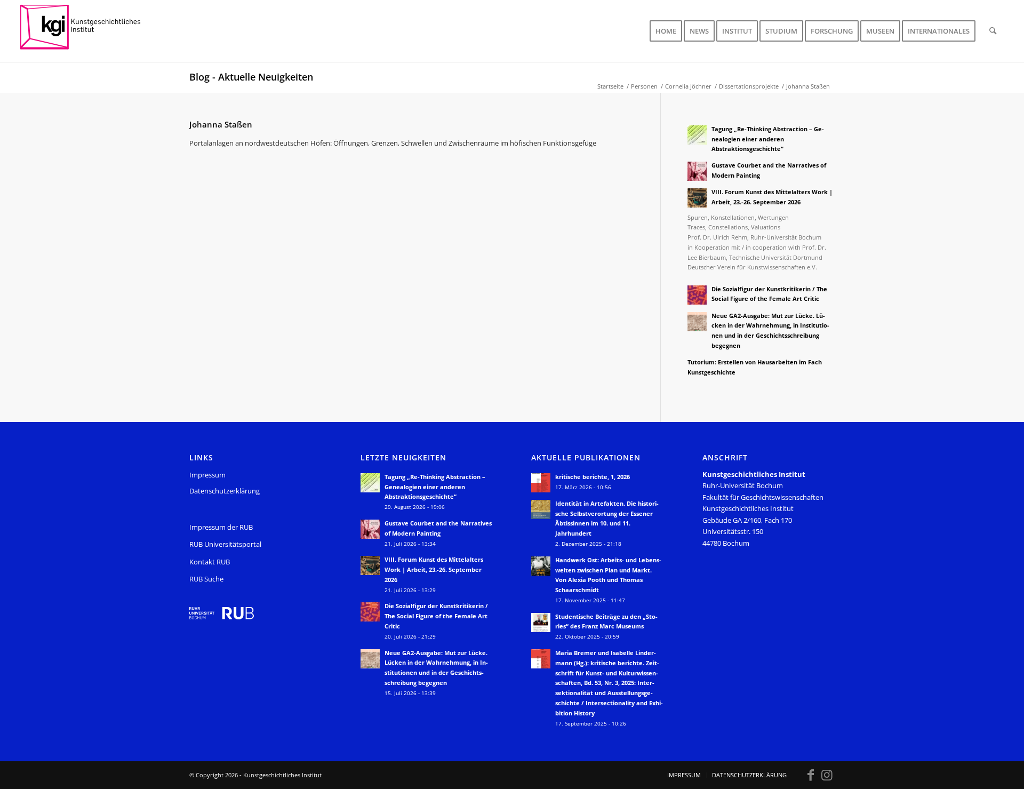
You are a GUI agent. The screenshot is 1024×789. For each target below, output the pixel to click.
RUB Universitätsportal (225, 544)
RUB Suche (206, 579)
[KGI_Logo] (87, 31)
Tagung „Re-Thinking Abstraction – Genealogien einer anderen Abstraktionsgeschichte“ (767, 139)
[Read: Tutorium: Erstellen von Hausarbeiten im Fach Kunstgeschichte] (697, 368)
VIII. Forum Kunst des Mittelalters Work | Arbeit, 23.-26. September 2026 (434, 569)
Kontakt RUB (209, 562)
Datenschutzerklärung (224, 491)
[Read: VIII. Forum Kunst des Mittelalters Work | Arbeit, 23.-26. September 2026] (697, 198)
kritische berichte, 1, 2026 (592, 477)
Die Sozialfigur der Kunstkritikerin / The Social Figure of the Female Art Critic (436, 616)
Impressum (207, 475)
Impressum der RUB (221, 527)
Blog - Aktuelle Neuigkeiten (251, 76)
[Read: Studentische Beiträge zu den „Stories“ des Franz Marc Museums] (540, 622)
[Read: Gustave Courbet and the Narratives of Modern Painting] (697, 171)
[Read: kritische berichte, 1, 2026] (540, 482)
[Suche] (992, 31)
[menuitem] (666, 31)
